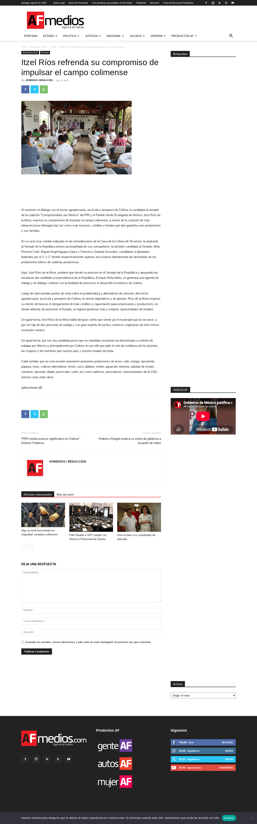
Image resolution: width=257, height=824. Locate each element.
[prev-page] (23, 547)
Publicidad (141, 3)
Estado (48, 35)
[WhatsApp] (44, 89)
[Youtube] (233, 3)
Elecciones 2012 (38, 46)
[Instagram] (213, 3)
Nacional (114, 35)
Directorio (154, 3)
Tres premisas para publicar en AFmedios (112, 3)
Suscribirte (226, 767)
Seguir (229, 750)
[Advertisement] (203, 333)
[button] (231, 36)
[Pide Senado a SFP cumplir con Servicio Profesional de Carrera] (91, 517)
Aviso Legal (59, 3)
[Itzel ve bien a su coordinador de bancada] (139, 517)
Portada (30, 35)
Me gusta (227, 742)
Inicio (24, 46)
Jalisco (136, 35)
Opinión (156, 35)
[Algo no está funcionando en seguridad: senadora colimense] (43, 515)
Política (69, 35)
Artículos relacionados (38, 494)
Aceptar (229, 817)
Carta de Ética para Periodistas (178, 3)
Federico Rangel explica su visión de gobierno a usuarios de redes (130, 441)
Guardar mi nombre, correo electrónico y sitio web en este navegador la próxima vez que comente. (88, 642)
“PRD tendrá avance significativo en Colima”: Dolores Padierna (50, 441)
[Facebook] (206, 3)
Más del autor (65, 494)
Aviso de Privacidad (78, 3)
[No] (252, 818)
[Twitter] (226, 3)
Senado (53, 46)
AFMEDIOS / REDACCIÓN (39, 80)
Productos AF (182, 35)
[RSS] (219, 3)
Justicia (91, 35)
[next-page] (30, 547)
